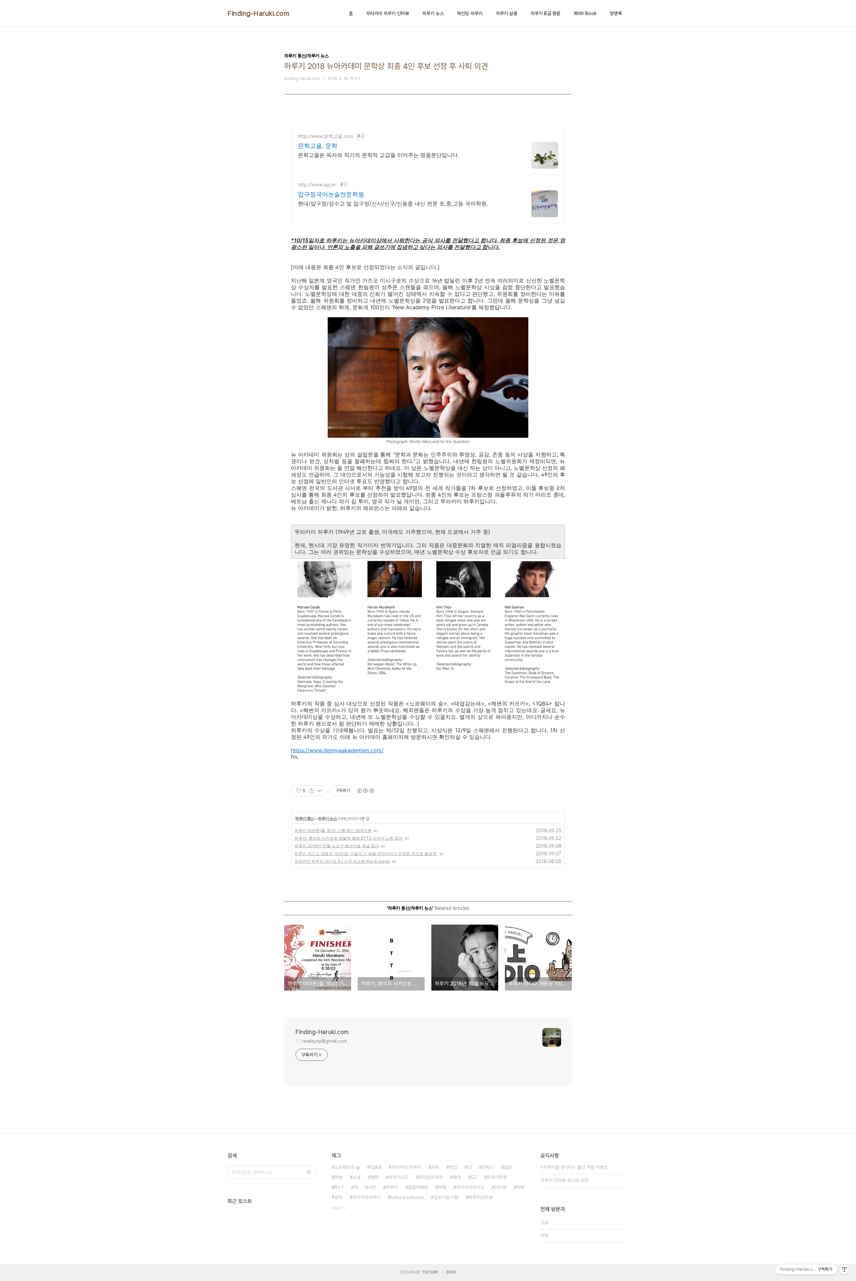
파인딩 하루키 (470, 13)
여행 (442, 1187)
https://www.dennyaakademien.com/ (337, 750)
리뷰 (338, 1177)
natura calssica (407, 1197)
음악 (338, 1197)
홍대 (457, 1177)
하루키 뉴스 (433, 13)
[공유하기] (311, 791)
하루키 (392, 1187)
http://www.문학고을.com (325, 136)
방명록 (616, 13)
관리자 (451, 1272)
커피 (435, 1167)
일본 (508, 1167)
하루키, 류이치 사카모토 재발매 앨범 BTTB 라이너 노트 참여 (349, 838)
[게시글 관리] (320, 791)
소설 (356, 1177)
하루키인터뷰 (480, 1197)
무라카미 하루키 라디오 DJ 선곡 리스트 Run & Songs (342, 861)
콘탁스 (488, 1167)
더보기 (337, 1208)
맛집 (453, 1167)
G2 (474, 1177)
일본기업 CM (446, 1197)
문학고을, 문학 (317, 145)
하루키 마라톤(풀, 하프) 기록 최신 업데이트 (333, 830)
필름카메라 (418, 1187)
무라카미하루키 (366, 1197)
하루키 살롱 (506, 13)
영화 (374, 1177)
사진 (372, 1187)
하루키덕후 (497, 1177)
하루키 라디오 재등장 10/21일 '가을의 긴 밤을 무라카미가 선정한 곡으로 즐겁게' (366, 853)
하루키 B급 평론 (545, 13)
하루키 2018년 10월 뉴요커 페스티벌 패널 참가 (337, 845)
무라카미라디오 (470, 1187)
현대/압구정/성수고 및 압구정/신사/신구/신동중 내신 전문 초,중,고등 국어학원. (393, 203)
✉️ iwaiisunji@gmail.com (321, 1041)
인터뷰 (500, 1187)
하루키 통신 (304, 818)
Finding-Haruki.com (258, 13)
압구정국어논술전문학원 (331, 194)
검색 (309, 1172)
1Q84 (376, 1167)
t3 (469, 1167)
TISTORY (430, 1272)
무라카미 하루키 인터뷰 (387, 13)
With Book (585, 13)
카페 (520, 1187)
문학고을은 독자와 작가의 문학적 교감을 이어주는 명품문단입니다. (378, 155)
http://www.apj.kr (317, 184)
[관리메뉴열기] (844, 1269)
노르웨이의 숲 (347, 1167)
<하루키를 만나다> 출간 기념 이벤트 (574, 1167)
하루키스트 (399, 1177)
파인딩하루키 (431, 1177)
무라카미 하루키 (406, 1167)
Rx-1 (339, 1187)
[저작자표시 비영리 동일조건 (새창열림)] (365, 790)
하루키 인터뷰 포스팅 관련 (564, 1180)
